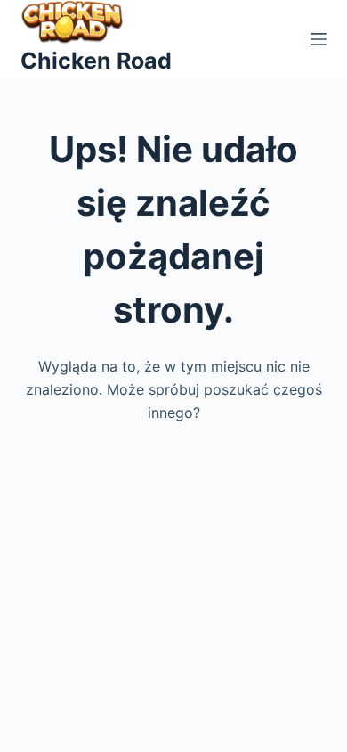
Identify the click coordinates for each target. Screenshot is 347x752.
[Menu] (319, 39)
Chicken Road (96, 60)
